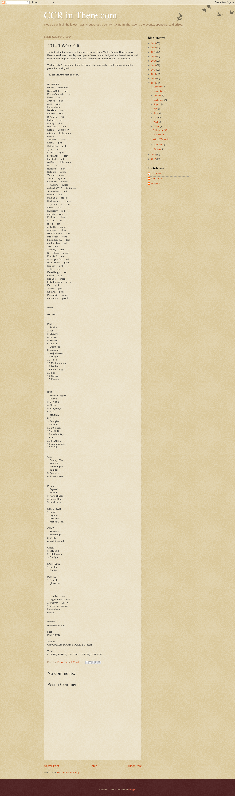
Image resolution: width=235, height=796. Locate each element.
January (158, 149)
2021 (153, 52)
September (159, 100)
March (157, 126)
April (156, 122)
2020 (153, 56)
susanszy (155, 183)
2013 (153, 155)
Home (93, 766)
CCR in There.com (80, 14)
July (156, 109)
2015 (153, 78)
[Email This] (87, 662)
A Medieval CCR (160, 130)
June (156, 113)
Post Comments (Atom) (68, 772)
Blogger (131, 789)
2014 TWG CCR (160, 139)
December (159, 87)
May (156, 117)
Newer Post (51, 766)
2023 (153, 43)
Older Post (134, 766)
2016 (153, 74)
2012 (153, 159)
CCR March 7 (159, 134)
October (158, 95)
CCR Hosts (156, 174)
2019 (153, 61)
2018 (153, 65)
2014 (153, 83)
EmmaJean (156, 178)
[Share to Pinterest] (99, 662)
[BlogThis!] (90, 662)
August (157, 104)
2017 (153, 70)
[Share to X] (93, 662)
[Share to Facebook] (96, 662)
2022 (153, 47)
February (158, 144)
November (159, 91)
